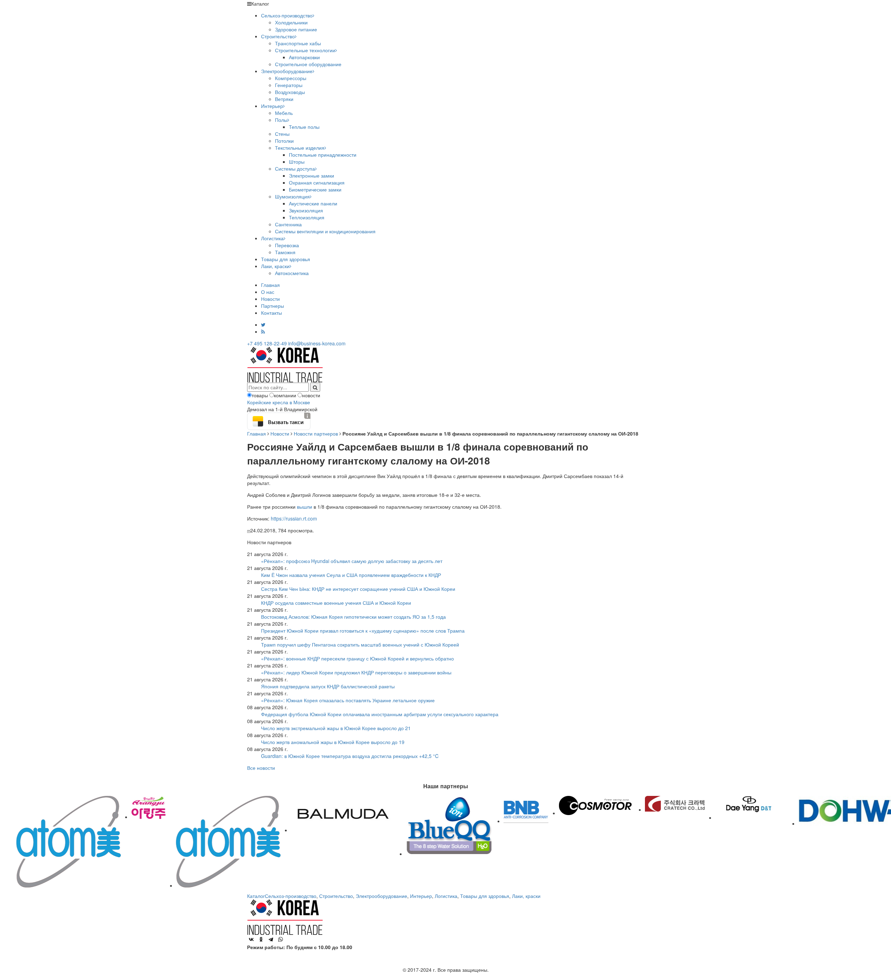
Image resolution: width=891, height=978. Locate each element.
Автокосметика (292, 272)
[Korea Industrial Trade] (285, 363)
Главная (270, 284)
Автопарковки (304, 57)
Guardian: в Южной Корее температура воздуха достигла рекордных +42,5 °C (350, 755)
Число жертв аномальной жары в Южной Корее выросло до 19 (332, 741)
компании (285, 395)
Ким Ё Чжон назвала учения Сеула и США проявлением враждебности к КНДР (351, 574)
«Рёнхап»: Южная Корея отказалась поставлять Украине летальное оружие (348, 700)
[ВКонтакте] (251, 939)
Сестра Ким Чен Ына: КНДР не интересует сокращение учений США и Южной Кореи (358, 588)
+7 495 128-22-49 (267, 343)
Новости (270, 298)
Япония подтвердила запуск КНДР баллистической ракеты (328, 686)
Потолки (284, 140)
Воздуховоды (290, 91)
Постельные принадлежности (322, 154)
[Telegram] (271, 939)
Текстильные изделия (299, 147)
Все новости (261, 767)
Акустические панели (313, 203)
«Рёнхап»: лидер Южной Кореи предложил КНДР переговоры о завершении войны (356, 672)
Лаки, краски (275, 266)
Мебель (284, 112)
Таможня (285, 252)
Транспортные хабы (298, 43)
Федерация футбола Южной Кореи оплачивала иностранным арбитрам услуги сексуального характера (379, 714)
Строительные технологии (305, 50)
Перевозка (287, 245)
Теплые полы (304, 126)
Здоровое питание (296, 29)
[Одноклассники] (261, 939)
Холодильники (291, 22)
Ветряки (284, 98)
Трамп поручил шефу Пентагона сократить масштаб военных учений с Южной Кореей (360, 644)
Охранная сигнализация (317, 182)
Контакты (271, 312)
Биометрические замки (315, 189)
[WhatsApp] (280, 939)
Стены (282, 133)
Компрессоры (290, 78)
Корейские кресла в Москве (278, 402)
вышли (304, 506)
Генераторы (288, 84)
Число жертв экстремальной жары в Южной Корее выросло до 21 (336, 728)
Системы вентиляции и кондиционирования (325, 231)
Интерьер (272, 105)
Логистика (272, 238)
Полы (281, 119)
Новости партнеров (316, 433)
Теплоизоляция (306, 217)
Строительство (278, 36)
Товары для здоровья (285, 259)
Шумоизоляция (292, 196)
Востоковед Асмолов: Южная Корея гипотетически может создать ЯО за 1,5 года (353, 616)
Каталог (256, 895)
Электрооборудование (287, 71)
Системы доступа (295, 168)
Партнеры (272, 305)
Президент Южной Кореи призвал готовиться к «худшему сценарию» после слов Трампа (363, 630)
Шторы (297, 161)
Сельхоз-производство (287, 15)
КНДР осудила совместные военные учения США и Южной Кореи (336, 602)
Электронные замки (311, 175)
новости (311, 395)
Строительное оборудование (308, 64)
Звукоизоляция (306, 210)
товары (260, 395)
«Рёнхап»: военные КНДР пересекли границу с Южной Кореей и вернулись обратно (357, 658)
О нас (267, 291)
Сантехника (288, 224)
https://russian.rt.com (294, 518)
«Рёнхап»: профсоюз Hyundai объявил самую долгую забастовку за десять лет (351, 560)
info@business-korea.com (317, 343)
